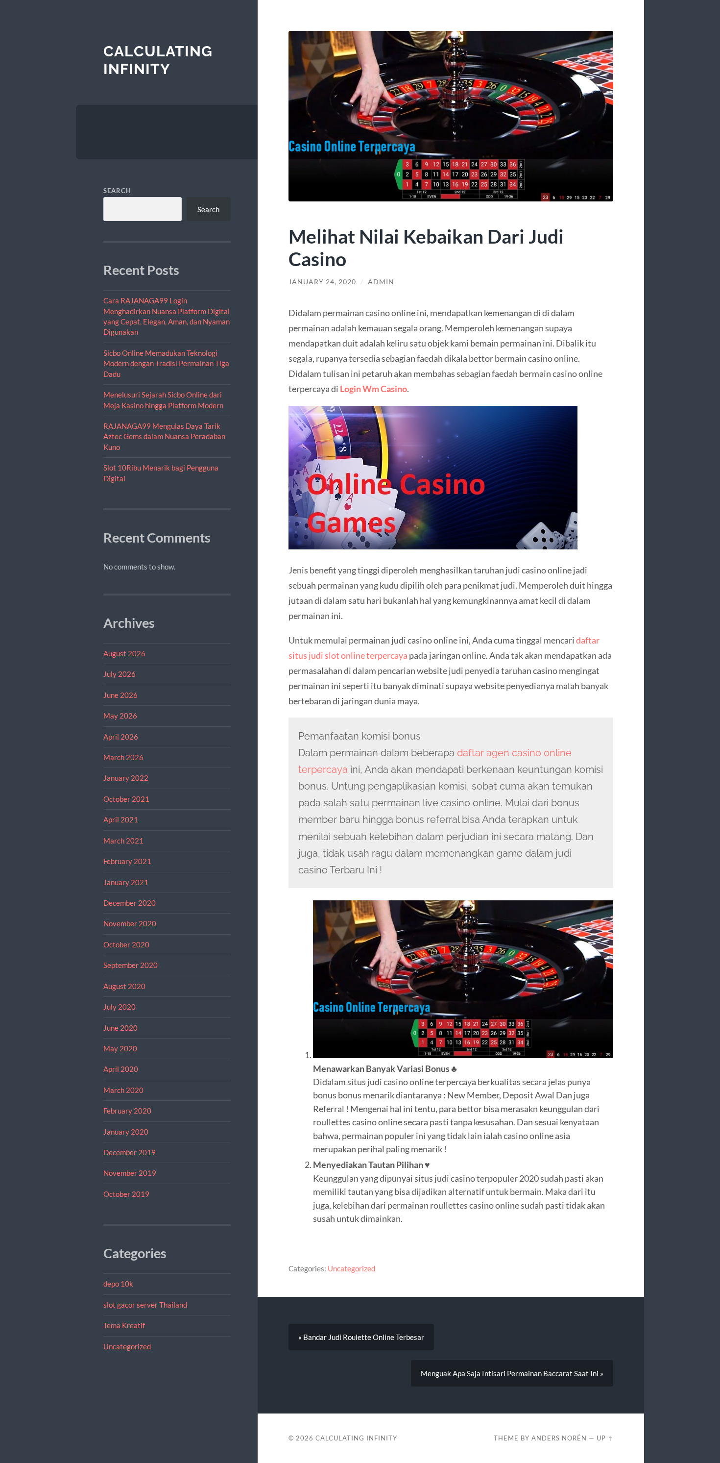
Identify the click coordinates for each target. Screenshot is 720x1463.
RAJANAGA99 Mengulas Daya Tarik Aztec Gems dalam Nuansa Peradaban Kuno (164, 436)
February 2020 (127, 1110)
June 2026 (120, 695)
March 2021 (123, 840)
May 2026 (120, 715)
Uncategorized (127, 1346)
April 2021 (120, 819)
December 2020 (129, 902)
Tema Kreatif (124, 1325)
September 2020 (130, 965)
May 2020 (120, 1048)
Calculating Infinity (158, 60)
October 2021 (126, 798)
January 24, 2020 (322, 282)
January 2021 (125, 882)
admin (381, 282)
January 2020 (125, 1131)
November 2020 (129, 923)
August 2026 (124, 653)
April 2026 (120, 736)
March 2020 (123, 1090)
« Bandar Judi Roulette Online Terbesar (361, 1337)
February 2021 (127, 861)
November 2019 (129, 1172)
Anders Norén (559, 1438)
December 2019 (129, 1152)
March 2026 (123, 757)
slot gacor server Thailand (145, 1304)
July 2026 (119, 674)
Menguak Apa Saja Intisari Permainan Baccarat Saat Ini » (512, 1373)
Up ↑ (605, 1438)
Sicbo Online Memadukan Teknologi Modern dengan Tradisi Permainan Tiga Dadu (166, 363)
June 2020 (120, 1027)
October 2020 (126, 944)
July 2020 (119, 1006)
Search (117, 191)
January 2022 (125, 777)
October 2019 (126, 1194)
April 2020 (120, 1069)
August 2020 (124, 986)
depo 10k (118, 1283)
